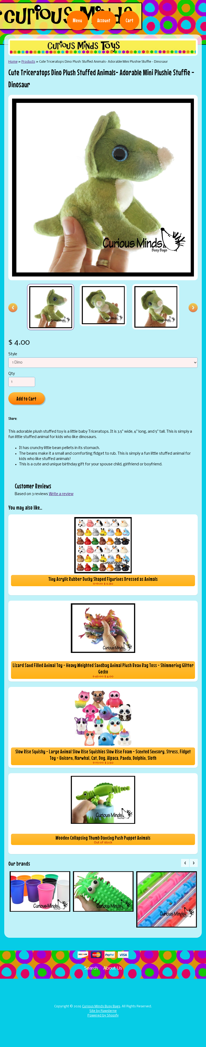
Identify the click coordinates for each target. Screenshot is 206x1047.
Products (28, 61)
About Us (112, 968)
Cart (129, 20)
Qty (11, 374)
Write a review (61, 494)
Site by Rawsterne (103, 1011)
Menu (77, 20)
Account (103, 20)
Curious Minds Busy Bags (101, 1006)
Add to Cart (26, 398)
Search (91, 968)
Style (12, 354)
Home (12, 61)
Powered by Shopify (103, 1015)
